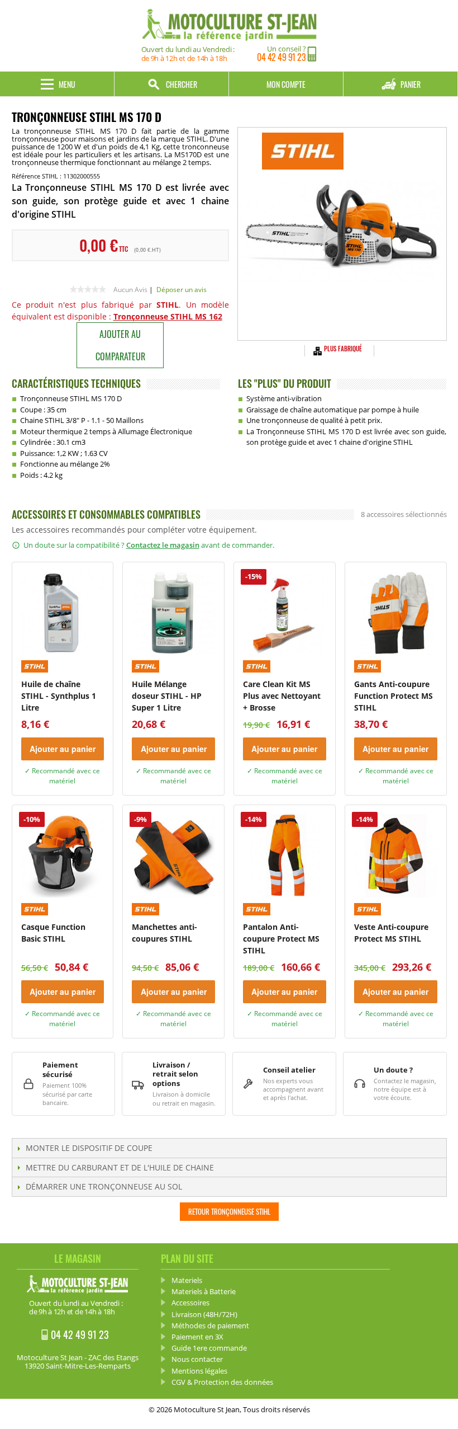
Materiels (186, 1280)
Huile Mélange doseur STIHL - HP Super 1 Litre (167, 696)
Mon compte (286, 84)
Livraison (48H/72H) (204, 1314)
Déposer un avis (181, 289)
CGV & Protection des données (222, 1382)
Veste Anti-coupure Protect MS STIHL (391, 933)
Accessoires (190, 1303)
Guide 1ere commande (209, 1348)
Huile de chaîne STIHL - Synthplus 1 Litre (58, 696)
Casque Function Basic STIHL (53, 933)
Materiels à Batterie (203, 1291)
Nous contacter (197, 1359)
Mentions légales (199, 1371)
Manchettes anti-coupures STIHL (164, 933)
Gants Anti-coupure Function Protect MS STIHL (393, 696)
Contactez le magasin (162, 545)
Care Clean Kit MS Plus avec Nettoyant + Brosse (282, 696)
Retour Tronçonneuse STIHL (229, 1211)
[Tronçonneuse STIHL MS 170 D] (341, 234)
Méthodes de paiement (210, 1325)
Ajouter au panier (63, 748)
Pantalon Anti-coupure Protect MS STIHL (281, 939)
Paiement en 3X (197, 1337)
